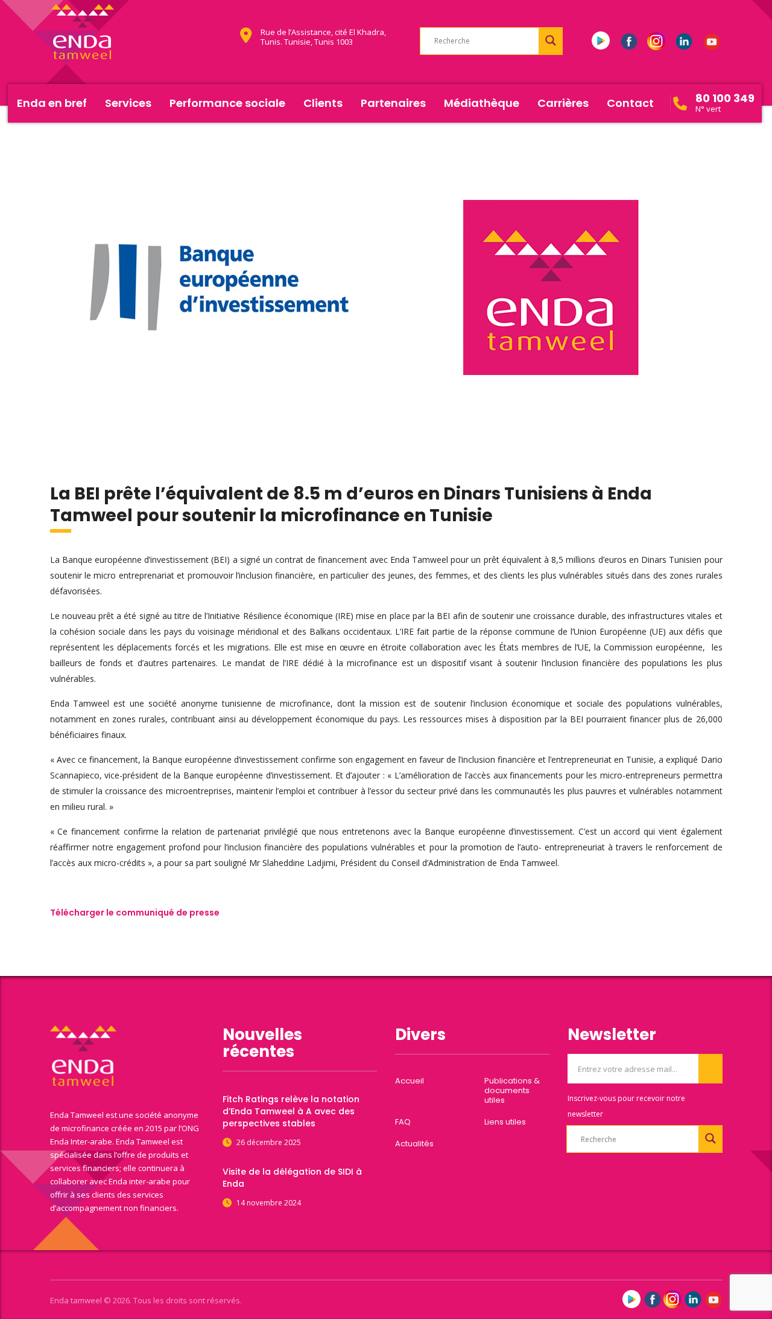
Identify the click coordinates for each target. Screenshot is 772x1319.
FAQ (403, 1122)
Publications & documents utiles (512, 1090)
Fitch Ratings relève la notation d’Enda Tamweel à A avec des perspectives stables (291, 1111)
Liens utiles (505, 1122)
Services (128, 103)
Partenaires (393, 103)
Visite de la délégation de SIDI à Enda (292, 1178)
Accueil (409, 1081)
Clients (323, 103)
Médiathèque (481, 103)
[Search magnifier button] (551, 40)
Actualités (414, 1144)
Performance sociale (227, 103)
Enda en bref (52, 103)
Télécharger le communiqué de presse (135, 913)
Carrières (563, 103)
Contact (630, 103)
